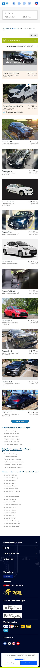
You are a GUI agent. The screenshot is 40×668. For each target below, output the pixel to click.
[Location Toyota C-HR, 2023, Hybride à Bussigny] (20, 339)
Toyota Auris (6, 412)
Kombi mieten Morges (11, 454)
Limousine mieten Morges (12, 459)
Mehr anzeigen (20, 421)
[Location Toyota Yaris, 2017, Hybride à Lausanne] (20, 308)
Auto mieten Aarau (10, 499)
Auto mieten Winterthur (12, 491)
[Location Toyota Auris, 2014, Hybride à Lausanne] (20, 400)
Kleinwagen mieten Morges (13, 465)
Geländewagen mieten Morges (14, 462)
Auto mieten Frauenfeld (12, 523)
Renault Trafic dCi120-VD (12, 106)
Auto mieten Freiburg (11, 478)
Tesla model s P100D (10, 73)
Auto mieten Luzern (10, 486)
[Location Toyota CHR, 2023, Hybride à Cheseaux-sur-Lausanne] (20, 369)
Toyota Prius (6, 232)
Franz (30, 4)
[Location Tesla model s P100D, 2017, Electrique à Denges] (20, 61)
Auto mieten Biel (9, 502)
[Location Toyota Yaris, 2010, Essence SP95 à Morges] (20, 159)
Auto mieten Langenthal (12, 526)
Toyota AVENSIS (8, 291)
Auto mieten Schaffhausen (12, 504)
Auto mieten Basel (10, 480)
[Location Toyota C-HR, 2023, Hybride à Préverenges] (20, 129)
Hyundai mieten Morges (11, 433)
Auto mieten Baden (10, 510)
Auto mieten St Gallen (11, 488)
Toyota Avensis (7, 201)
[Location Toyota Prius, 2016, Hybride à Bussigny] (20, 220)
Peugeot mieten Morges (12, 439)
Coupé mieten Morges (11, 456)
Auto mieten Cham (10, 518)
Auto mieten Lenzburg (11, 521)
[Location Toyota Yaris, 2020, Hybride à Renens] (20, 249)
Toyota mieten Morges (11, 442)
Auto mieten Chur (9, 494)
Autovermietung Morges (12, 28)
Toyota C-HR (6, 142)
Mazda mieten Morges (11, 436)
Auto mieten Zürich (10, 475)
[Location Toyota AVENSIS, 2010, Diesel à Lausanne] (20, 279)
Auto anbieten (19, 4)
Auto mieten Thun (10, 507)
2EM (3, 28)
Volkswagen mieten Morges (13, 444)
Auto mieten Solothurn (11, 496)
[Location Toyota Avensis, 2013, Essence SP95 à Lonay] (20, 189)
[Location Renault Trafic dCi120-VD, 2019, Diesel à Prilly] (20, 94)
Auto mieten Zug (9, 515)
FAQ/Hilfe (25, 4)
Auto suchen (14, 4)
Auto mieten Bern (9, 483)
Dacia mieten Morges (11, 431)
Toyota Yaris (6, 171)
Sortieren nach (11, 46)
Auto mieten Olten (10, 513)
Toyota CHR (6, 382)
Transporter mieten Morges (13, 467)
